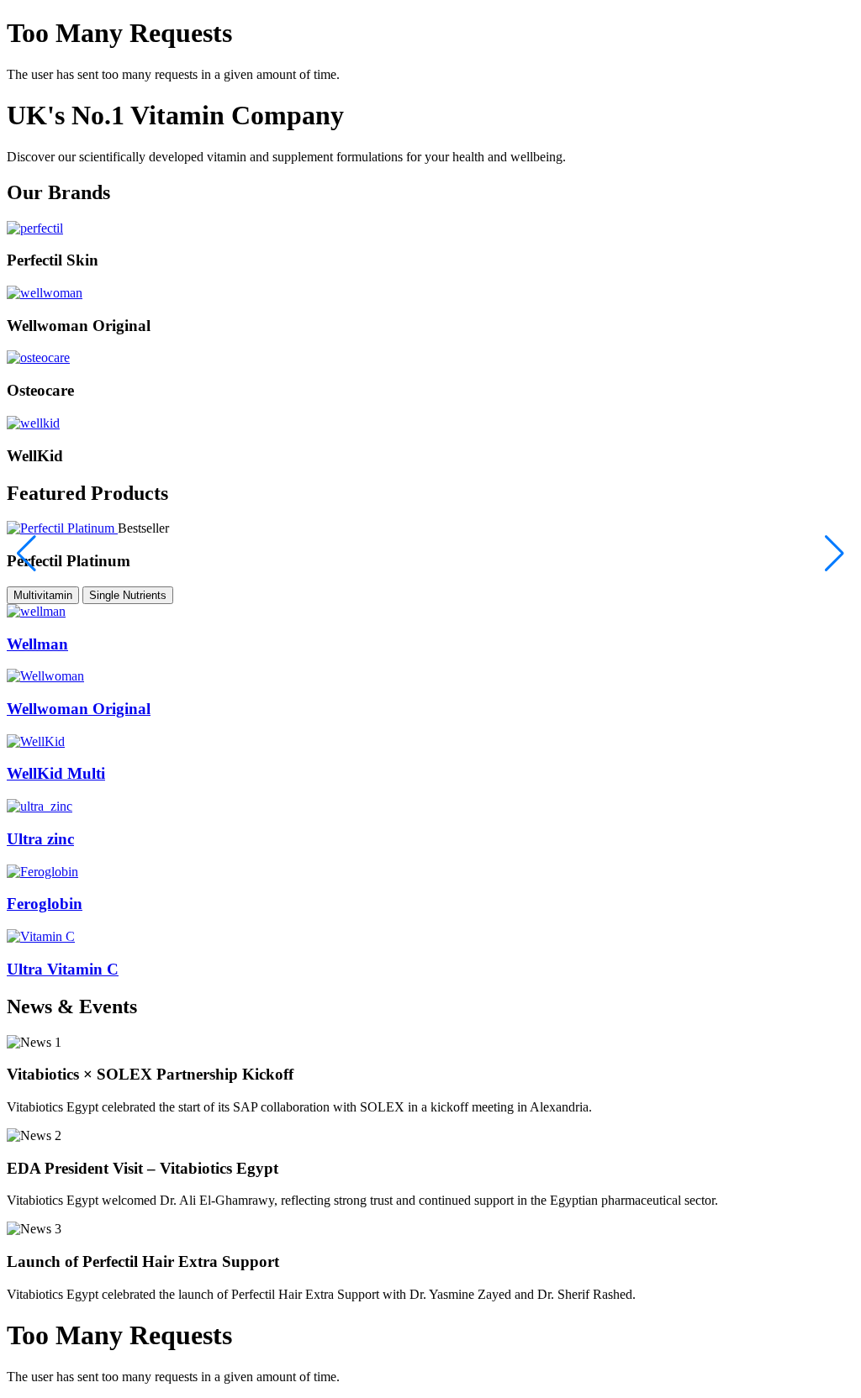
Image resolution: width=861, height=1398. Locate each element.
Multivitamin (42, 595)
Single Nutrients (127, 595)
